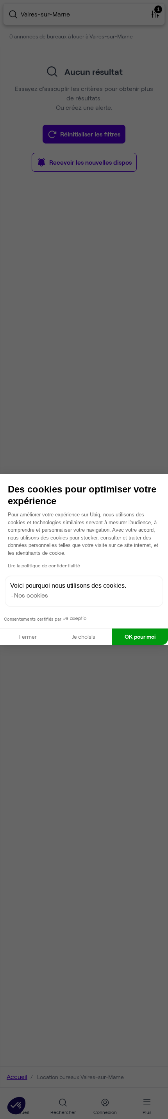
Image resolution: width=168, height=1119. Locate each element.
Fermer (28, 636)
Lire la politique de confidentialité (44, 565)
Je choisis (83, 636)
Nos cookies (31, 595)
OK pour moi (140, 636)
